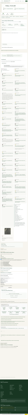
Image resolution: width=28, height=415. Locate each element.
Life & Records (10, 16)
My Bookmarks (11, 393)
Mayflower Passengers (12, 389)
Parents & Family (3, 16)
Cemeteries (2, 387)
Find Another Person (21, 16)
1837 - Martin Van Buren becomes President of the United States (20, 130)
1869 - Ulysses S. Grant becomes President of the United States (7, 206)
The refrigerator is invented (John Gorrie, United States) (7, 156)
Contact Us (2, 397)
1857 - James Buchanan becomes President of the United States (20, 170)
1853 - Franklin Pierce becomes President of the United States (20, 165)
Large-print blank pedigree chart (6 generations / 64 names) (7, 258)
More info (22, 414)
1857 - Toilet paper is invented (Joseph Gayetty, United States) (7, 170)
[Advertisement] (14, 37)
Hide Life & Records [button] (4, 63)
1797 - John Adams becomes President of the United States (7, 75)
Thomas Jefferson (4, 85)
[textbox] (4, 287)
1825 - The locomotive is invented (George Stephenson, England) (6, 108)
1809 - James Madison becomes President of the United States (20, 90)
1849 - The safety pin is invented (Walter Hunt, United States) (7, 161)
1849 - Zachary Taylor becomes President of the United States (20, 161)
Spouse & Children (7, 16)
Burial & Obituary (3, 17)
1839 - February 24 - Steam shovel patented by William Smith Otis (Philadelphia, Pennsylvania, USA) (7, 136)
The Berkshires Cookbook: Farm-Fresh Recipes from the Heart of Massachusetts (9, 323)
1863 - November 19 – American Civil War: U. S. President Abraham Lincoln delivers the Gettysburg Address (7, 193)
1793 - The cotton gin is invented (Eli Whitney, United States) (20, 71)
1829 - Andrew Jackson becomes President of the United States (20, 125)
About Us (1, 396)
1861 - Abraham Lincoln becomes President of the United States (20, 181)
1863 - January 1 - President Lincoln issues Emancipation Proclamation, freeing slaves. (7, 187)
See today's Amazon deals (21, 328)
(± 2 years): (3, 280)
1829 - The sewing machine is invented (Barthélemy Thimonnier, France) (6, 125)
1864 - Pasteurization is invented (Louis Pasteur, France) (20, 192)
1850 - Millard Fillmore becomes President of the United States (7, 165)
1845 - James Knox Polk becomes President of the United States (20, 153)
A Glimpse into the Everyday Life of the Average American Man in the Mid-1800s (9, 50)
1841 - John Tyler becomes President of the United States (7, 146)
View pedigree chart (22, 25)
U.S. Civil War (20, 387)
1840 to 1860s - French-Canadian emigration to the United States (20, 135)
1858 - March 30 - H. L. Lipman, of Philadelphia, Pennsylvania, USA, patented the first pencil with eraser (20, 175)
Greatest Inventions (21, 390)
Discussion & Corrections (7, 17)
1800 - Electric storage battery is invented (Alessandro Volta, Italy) (19, 75)
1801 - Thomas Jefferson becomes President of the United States (7, 83)
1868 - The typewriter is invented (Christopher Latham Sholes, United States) (20, 199)
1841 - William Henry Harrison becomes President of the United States (20, 140)
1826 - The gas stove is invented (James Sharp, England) (7, 113)
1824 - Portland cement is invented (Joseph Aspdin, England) (20, 104)
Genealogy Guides (2, 394)
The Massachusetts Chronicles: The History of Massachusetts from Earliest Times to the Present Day (12, 318)
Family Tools (14, 16)
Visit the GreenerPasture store (4, 328)
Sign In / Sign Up (11, 394)
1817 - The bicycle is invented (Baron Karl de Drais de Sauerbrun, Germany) (20, 95)
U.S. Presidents (20, 389)
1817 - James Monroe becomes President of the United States (7, 104)
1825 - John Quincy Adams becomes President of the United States (20, 108)
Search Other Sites (17, 16)
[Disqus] (14, 355)
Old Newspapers (2, 393)
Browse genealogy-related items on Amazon (13, 328)
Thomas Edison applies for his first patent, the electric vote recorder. (20, 202)
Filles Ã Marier (11, 387)
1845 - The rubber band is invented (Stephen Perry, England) (7, 153)
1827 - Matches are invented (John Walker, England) (6, 119)
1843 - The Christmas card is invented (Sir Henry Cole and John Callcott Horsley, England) (20, 146)
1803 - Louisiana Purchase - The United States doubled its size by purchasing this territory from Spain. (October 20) (20, 83)
